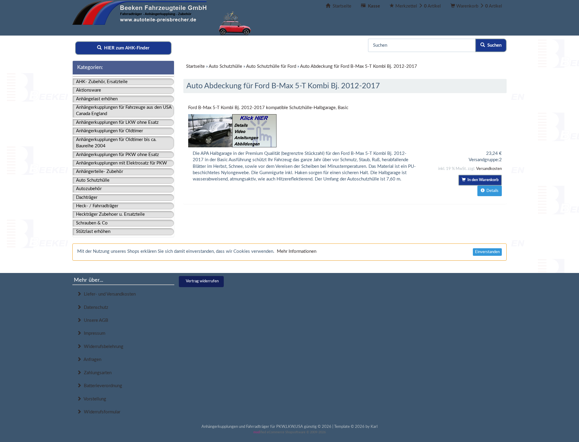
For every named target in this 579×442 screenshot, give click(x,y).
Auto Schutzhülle (92, 180)
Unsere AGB (94, 320)
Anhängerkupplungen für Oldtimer (109, 131)
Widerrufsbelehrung (102, 346)
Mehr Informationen (296, 251)
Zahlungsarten (96, 373)
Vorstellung (93, 399)
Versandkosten (489, 169)
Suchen (493, 45)
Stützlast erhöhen (93, 231)
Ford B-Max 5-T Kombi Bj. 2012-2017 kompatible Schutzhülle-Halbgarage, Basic (268, 107)
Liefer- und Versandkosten (108, 294)
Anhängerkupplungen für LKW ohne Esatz (117, 122)
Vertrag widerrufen (202, 281)
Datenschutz (94, 307)
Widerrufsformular (100, 412)
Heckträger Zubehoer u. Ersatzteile (110, 214)
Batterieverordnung (101, 386)
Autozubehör (89, 189)
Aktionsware (88, 90)
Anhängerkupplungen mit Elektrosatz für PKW (121, 163)
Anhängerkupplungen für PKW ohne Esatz (117, 154)
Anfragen (91, 359)
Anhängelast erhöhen (97, 99)
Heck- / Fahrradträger (97, 206)
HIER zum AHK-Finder (126, 48)
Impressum (93, 333)
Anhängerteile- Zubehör (99, 171)
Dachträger (86, 197)
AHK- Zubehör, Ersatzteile (102, 82)
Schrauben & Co (92, 223)
